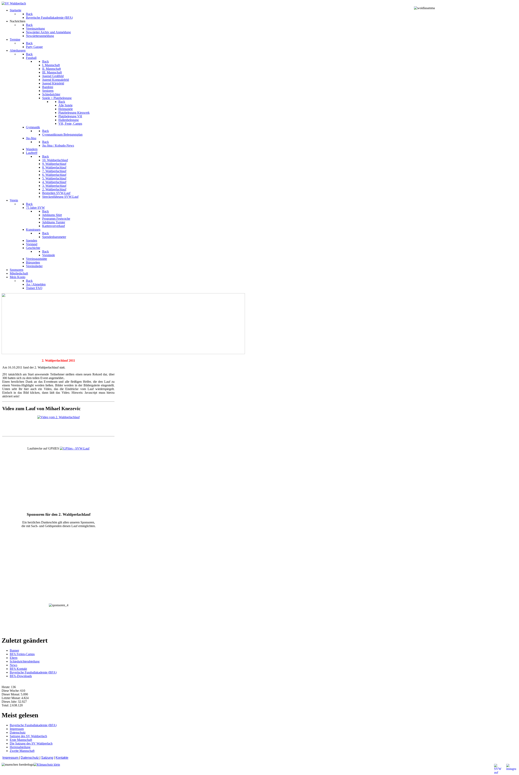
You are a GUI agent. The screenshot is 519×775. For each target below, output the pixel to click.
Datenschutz (30, 757)
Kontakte (62, 757)
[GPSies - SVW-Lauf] (74, 448)
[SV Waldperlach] (14, 3)
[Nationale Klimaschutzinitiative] (47, 764)
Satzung (47, 757)
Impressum (10, 757)
